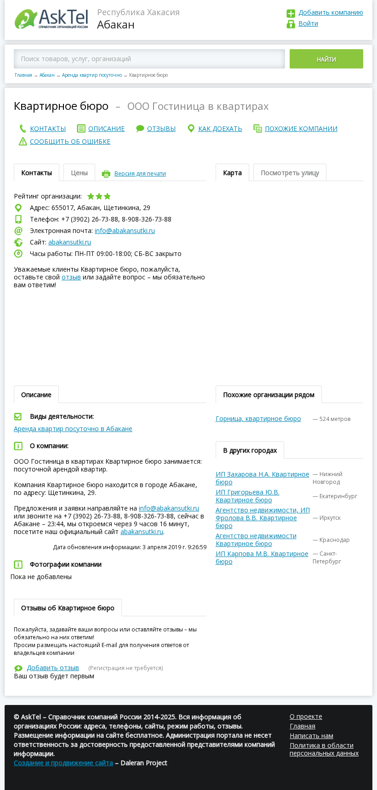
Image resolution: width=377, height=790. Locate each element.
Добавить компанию (330, 12)
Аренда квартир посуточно (92, 75)
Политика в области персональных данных (324, 749)
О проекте (306, 716)
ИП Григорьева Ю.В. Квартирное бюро (248, 496)
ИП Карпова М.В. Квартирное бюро (262, 557)
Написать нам (311, 735)
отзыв (71, 277)
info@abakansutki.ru (125, 230)
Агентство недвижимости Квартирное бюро (256, 539)
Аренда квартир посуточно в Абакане (73, 428)
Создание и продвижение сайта (63, 762)
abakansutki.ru (69, 242)
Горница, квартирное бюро (258, 418)
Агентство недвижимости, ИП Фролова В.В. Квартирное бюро (263, 518)
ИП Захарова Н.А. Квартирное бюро (262, 478)
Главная (23, 75)
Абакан (47, 75)
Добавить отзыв (53, 667)
